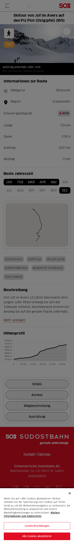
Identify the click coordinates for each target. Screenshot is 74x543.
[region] (37, 515)
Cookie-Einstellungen (37, 526)
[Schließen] (70, 493)
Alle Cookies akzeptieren (37, 536)
